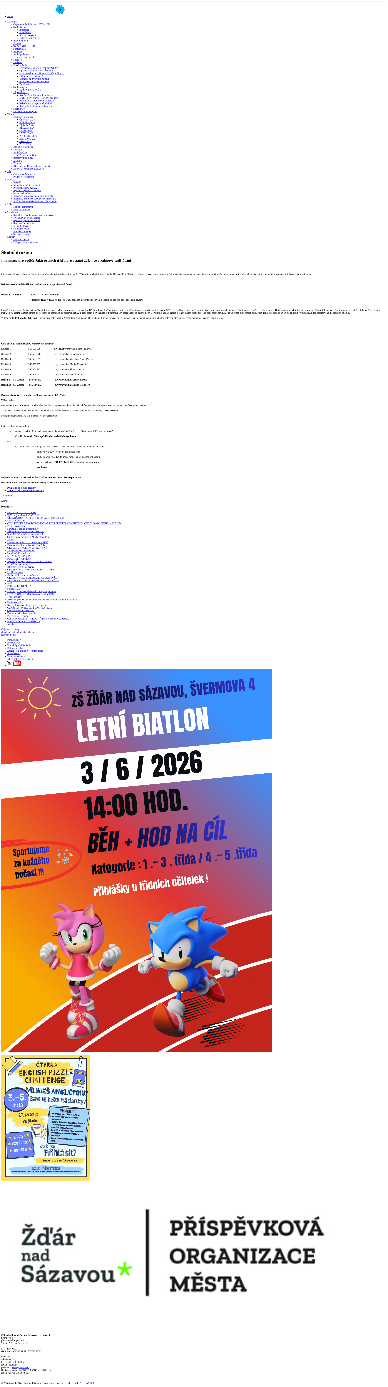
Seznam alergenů (27, 35)
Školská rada (19, 49)
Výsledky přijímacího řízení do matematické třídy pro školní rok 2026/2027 (43, 599)
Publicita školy (14, 640)
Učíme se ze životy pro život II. (34, 78)
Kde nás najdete (21, 239)
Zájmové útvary (20, 92)
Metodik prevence (22, 226)
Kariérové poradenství (24, 223)
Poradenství (12, 212)
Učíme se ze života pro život (33, 76)
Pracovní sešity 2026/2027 (26, 187)
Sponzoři (17, 59)
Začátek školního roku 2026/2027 (23, 515)
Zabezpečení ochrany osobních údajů (25, 650)
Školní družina (20, 87)
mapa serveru (62, 1383)
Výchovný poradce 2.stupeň (26, 220)
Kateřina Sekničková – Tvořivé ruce (36, 95)
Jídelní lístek (25, 32)
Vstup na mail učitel (16, 656)
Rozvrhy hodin (20, 40)
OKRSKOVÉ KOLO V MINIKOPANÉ (27, 548)
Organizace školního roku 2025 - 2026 (31, 24)
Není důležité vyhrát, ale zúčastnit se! (25, 534)
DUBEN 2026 (26, 125)
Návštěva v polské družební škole (23, 528)
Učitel (10, 204)
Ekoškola (17, 62)
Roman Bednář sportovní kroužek (35, 106)
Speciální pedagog (22, 231)
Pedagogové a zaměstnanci (26, 242)
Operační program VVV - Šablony (36, 70)
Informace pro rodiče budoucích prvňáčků (33, 196)
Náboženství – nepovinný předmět (35, 103)
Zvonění (17, 43)
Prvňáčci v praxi (15, 572)
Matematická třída (21, 193)
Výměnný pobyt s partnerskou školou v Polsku (29, 561)
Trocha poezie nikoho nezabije (22, 613)
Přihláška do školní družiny (21, 487)
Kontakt (11, 237)
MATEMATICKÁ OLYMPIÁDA (23, 621)
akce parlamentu (27, 57)
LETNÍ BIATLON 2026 (19, 556)
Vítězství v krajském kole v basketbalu (25, 531)
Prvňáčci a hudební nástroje (20, 564)
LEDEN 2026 (26, 133)
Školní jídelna (20, 27)
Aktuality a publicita (23, 147)
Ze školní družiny (27, 155)
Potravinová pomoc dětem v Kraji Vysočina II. (41, 73)
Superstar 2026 (14, 588)
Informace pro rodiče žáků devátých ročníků (34, 198)
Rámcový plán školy (23, 157)
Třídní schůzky (14, 597)
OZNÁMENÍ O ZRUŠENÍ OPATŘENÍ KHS (29, 607)
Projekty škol (13, 642)
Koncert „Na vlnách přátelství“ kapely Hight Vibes (31, 591)
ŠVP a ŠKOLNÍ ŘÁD (24, 46)
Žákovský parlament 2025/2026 (28, 168)
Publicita (17, 51)
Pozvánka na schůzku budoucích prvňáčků (27, 542)
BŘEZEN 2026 (27, 128)
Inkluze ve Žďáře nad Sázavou (34, 81)
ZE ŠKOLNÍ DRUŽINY (31, 89)
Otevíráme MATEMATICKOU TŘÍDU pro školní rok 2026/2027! (39, 618)
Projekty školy (20, 65)
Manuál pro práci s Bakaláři (26, 185)
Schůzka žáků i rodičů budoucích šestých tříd (35, 201)
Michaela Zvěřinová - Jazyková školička (38, 98)
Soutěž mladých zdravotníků (21, 550)
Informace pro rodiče (23, 117)
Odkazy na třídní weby (24, 174)
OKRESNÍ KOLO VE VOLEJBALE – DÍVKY (31, 569)
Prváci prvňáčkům (16, 526)
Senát (10, 583)
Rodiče (10, 179)
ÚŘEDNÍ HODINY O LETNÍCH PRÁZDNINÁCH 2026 (36, 518)
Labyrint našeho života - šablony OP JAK (39, 68)
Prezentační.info (87, 1383)
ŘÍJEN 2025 (25, 141)
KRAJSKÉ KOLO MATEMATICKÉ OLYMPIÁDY (33, 580)
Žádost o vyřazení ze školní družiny (25, 490)
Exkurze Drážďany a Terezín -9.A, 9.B (26, 545)
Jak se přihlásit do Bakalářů (20, 659)
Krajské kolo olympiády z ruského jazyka (27, 605)
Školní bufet (19, 108)
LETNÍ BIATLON (16, 520)
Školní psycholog (21, 228)
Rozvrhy (17, 160)
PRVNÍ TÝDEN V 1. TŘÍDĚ (21, 512)
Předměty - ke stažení (23, 177)
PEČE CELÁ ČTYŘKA (19, 558)
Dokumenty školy (15, 648)
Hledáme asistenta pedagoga (20, 567)
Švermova (12, 21)
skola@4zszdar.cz (20, 1367)
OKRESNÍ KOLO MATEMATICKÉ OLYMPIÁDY (33, 578)
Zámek (10, 114)
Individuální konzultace (18, 553)
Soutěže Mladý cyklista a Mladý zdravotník (28, 537)
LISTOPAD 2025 (28, 138)
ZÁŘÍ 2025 (25, 144)
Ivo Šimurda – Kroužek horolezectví (36, 100)
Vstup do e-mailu (21, 209)
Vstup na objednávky (29, 38)
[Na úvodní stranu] (36, 13)
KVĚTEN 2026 (27, 122)
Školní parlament (21, 54)
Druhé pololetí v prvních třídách (22, 575)
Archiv (4, 500)
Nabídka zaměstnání (23, 207)
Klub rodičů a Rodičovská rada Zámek (31, 166)
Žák (9, 171)
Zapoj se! (11, 539)
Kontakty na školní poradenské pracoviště (33, 215)
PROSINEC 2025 (28, 136)
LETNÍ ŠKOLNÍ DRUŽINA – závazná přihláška (31, 594)
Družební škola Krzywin (25, 111)
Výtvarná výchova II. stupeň (27, 190)
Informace (24, 29)
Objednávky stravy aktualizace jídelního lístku (14, 630)
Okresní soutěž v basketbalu (20, 610)
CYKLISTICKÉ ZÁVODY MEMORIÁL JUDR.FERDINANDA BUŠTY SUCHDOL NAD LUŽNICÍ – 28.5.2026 (64, 523)
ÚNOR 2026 (25, 130)
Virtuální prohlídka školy (19, 645)
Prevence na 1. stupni (17, 616)
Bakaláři (17, 182)
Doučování (24, 84)
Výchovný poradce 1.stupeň (26, 217)
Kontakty (17, 149)
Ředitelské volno (15, 602)
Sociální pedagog (21, 234)
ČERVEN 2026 (27, 119)
